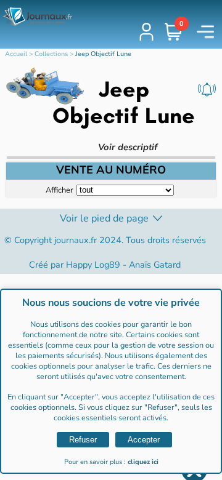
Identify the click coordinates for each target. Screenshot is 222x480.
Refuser (83, 439)
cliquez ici (143, 461)
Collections (51, 53)
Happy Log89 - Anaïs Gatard (123, 264)
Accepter (144, 439)
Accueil (16, 53)
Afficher (59, 189)
